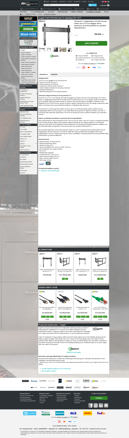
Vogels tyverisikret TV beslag (28, 56)
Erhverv (84, 1)
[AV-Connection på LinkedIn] (101, 407)
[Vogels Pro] (95, 387)
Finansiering (62, 1)
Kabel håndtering (24, 150)
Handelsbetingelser (26, 399)
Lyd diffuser (23, 157)
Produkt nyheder (61, 395)
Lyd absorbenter (24, 154)
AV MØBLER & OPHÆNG (93, 12)
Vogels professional (26, 68)
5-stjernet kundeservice (84, 58)
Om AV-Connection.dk (26, 395)
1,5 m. (64, 317)
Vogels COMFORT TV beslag (28, 72)
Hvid (63, 279)
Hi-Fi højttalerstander (25, 118)
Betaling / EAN (44, 397)
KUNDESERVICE (25, 394)
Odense (77, 395)
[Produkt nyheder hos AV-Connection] (28, 31)
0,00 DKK (103, 5)
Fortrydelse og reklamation (28, 401)
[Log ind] (88, 1)
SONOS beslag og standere (24, 121)
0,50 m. (43, 317)
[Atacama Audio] (34, 381)
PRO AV (106, 12)
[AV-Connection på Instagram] (96, 407)
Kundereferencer (25, 397)
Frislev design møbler (25, 136)
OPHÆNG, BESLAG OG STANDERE (26, 86)
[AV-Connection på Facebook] (90, 407)
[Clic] (77, 381)
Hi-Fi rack (22, 127)
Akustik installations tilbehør (25, 167)
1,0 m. (47, 317)
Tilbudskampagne (62, 399)
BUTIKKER (77, 394)
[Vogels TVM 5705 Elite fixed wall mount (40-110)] (55, 34)
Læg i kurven (91, 43)
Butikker (70, 1)
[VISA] (94, 67)
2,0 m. (51, 317)
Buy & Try (42, 399)
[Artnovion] (25, 381)
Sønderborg (78, 397)
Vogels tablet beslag (26, 66)
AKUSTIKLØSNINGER (25, 152)
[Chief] (68, 381)
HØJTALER (51, 12)
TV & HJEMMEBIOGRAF (37, 12)
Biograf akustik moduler (26, 164)
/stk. (103, 34)
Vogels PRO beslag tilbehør (28, 82)
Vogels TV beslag (25, 52)
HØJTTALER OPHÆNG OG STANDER (27, 108)
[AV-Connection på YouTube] (106, 407)
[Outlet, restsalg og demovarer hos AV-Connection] (28, 20)
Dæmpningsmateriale (26, 162)
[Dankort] (83, 67)
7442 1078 (85, 429)
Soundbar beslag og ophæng (25, 115)
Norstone (22, 141)
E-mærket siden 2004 (99, 60)
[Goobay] (95, 381)
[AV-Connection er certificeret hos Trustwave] (46, 413)
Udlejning (77, 402)
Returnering (54, 1)
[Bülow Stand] (51, 381)
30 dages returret (98, 56)
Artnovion (22, 173)
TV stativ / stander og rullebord (26, 94)
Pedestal (22, 143)
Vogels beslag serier (26, 70)
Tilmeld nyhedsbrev (99, 394)
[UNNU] (77, 387)
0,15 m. (95, 317)
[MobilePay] (78, 67)
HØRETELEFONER (62, 12)
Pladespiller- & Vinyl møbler (25, 146)
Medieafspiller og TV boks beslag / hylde (27, 102)
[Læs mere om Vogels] (43, 22)
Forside (47, 1)
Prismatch (43, 401)
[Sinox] (68, 387)
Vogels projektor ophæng (27, 64)
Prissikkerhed (80, 60)
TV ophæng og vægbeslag (24, 90)
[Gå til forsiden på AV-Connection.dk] (44, 1)
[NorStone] (42, 387)
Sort (67, 279)
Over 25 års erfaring (98, 58)
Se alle (47, 319)
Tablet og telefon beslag (26, 105)
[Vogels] (86, 387)
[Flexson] (86, 381)
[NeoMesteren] (34, 387)
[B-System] (42, 381)
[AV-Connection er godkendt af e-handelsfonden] (30, 413)
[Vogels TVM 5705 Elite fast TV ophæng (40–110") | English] (103, 2)
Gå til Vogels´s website (49, 371)
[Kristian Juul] (103, 381)
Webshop (77, 399)
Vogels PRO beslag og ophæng (26, 77)
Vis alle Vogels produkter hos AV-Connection (56, 369)
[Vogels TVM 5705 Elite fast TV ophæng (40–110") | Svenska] (108, 2)
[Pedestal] (51, 387)
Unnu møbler (23, 129)
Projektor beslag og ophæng (25, 98)
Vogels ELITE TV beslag (27, 74)
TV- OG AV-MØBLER (25, 124)
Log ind (92, 1)
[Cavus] (60, 381)
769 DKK (97, 34)
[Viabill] (99, 67)
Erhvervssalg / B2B (80, 401)
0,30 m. (78, 317)
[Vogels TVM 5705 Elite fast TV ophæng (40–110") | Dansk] (106, 2)
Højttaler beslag (24, 112)
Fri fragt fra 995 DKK (82, 56)
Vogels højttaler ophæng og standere (28, 59)
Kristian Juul (23, 139)
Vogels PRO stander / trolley (28, 80)
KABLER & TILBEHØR (77, 12)
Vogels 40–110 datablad (50, 171)
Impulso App (23, 170)
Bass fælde (23, 159)
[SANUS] (60, 387)
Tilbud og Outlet (61, 397)
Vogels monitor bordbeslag (28, 62)
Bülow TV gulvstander (26, 131)
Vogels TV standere (26, 54)
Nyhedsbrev (60, 401)
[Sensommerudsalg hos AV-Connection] (28, 25)
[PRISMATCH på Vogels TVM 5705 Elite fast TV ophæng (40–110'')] (54, 58)
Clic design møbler (25, 134)
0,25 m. (100, 317)
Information (77, 1)
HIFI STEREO (23, 12)
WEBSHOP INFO (44, 394)
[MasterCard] (88, 67)
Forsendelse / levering (46, 395)
